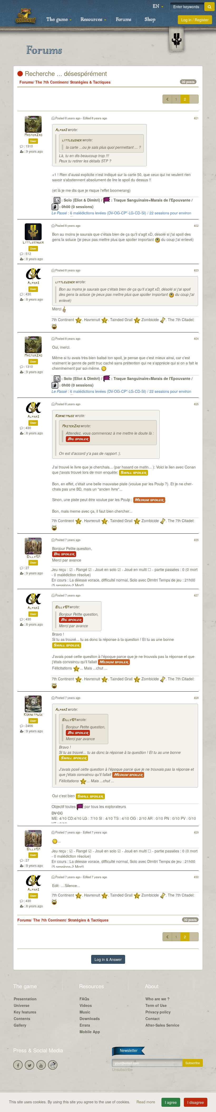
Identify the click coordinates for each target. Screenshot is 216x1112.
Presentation (25, 998)
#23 (196, 270)
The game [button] (57, 20)
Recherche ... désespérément (65, 73)
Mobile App (90, 1031)
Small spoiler (133, 472)
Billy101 (33, 557)
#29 (196, 832)
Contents (22, 1018)
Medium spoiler (149, 500)
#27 (196, 595)
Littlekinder (33, 243)
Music (85, 1012)
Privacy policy (158, 1012)
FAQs (84, 998)
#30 (196, 877)
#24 (196, 338)
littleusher (71, 140)
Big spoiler (78, 439)
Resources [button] (92, 20)
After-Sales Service (162, 1025)
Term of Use (156, 1005)
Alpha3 (61, 130)
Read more (146, 1101)
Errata (85, 1025)
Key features (25, 1012)
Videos (86, 1005)
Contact (152, 1018)
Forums (123, 20)
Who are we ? (157, 998)
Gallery (20, 1025)
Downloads (90, 1018)
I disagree (195, 1102)
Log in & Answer (108, 959)
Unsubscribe (122, 1069)
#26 (196, 540)
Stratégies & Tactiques (90, 82)
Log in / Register (195, 19)
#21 (196, 118)
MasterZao (33, 135)
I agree (171, 1102)
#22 (196, 225)
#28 (196, 698)
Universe (22, 1005)
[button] (158, 6)
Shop (150, 20)
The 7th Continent (51, 82)
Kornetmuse (64, 416)
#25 (196, 404)
